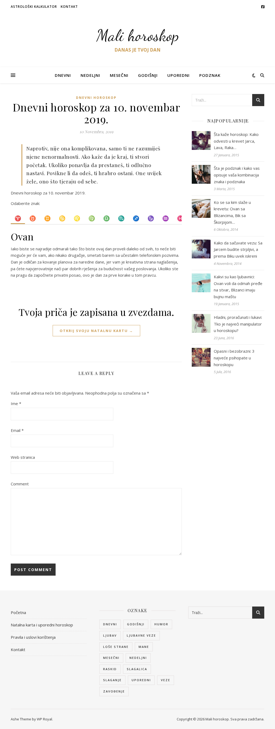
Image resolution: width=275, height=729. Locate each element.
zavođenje (114, 691)
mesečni (111, 658)
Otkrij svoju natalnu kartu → (96, 330)
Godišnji (148, 75)
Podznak (209, 75)
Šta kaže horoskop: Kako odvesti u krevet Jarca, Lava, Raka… (236, 141)
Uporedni (178, 75)
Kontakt (69, 6)
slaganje (112, 680)
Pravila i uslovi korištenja (33, 637)
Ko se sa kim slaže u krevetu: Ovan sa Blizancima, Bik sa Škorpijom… (232, 212)
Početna (18, 612)
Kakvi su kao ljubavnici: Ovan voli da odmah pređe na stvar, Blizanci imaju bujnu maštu (238, 286)
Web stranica (23, 457)
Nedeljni (90, 75)
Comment (20, 483)
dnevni (110, 624)
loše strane (116, 647)
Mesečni (119, 75)
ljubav (110, 635)
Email (17, 430)
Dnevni (63, 75)
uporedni (141, 680)
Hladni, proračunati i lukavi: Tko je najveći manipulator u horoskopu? (238, 324)
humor (161, 624)
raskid (110, 669)
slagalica (137, 669)
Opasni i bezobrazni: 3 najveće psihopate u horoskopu (234, 357)
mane (144, 647)
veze (165, 680)
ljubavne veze (141, 635)
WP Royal (44, 719)
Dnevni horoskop (96, 97)
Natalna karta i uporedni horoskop (42, 624)
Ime (16, 403)
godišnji (135, 624)
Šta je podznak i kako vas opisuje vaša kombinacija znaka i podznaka (237, 174)
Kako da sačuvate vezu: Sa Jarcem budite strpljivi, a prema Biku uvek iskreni (238, 249)
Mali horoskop (137, 35)
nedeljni (138, 658)
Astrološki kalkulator (34, 6)
